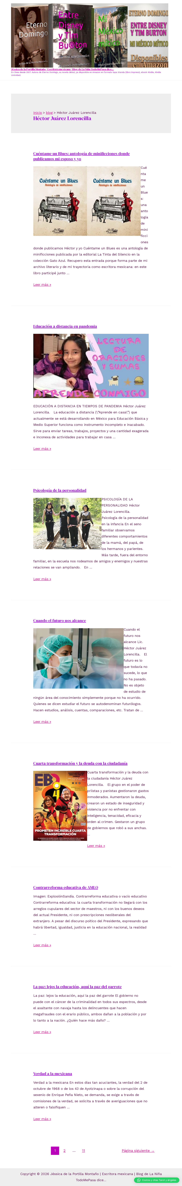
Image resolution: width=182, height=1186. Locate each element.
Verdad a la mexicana (52, 1073)
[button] (156, 1180)
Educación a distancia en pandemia (65, 326)
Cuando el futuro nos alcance (59, 620)
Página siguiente (138, 1150)
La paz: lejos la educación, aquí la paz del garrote (77, 986)
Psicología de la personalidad (59, 490)
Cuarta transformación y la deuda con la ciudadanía (80, 763)
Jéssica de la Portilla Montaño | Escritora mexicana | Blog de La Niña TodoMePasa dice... (62, 69)
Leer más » (42, 285)
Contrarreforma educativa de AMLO (65, 887)
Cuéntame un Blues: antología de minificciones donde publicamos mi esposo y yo (81, 156)
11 (83, 1150)
